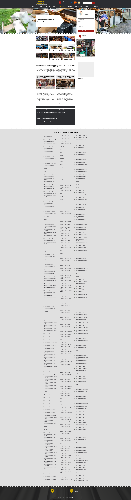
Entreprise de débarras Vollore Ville (50, 176)
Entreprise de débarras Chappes (81, 299)
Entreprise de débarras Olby (64, 317)
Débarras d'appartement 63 (96, 7)
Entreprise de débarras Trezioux (49, 240)
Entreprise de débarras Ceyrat (81, 342)
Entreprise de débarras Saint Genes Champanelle (50, 465)
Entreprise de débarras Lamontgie (65, 455)
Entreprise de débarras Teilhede (49, 266)
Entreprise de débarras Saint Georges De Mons (50, 453)
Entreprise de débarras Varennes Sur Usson (50, 227)
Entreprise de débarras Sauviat (49, 287)
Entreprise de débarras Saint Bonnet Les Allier (66, 173)
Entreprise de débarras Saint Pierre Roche (50, 355)
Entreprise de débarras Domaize (81, 201)
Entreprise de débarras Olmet (65, 312)
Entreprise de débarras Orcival (65, 305)
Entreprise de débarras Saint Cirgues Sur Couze (66, 155)
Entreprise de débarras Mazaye (65, 390)
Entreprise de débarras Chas (80, 283)
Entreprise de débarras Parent (65, 296)
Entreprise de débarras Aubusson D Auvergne (81, 455)
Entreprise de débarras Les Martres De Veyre (66, 401)
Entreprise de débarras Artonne (81, 462)
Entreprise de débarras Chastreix (81, 279)
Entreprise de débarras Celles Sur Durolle (81, 350)
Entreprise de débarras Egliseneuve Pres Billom (81, 181)
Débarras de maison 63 (87, 7)
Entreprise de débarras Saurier (49, 295)
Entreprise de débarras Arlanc (81, 464)
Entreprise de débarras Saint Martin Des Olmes (50, 386)
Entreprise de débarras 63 (61, 7)
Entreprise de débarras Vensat (49, 221)
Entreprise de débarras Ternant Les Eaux (50, 259)
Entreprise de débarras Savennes (49, 283)
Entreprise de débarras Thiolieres (49, 256)
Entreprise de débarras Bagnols (81, 429)
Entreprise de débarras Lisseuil (65, 433)
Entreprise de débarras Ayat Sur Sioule (81, 434)
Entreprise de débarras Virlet (49, 188)
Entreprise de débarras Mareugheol (66, 412)
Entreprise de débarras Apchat (81, 469)
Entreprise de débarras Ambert (81, 478)
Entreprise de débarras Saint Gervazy (50, 432)
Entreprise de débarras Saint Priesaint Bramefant (49, 352)
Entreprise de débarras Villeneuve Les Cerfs (50, 196)
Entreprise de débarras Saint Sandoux (50, 330)
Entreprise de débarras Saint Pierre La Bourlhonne (50, 361)
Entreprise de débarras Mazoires (65, 388)
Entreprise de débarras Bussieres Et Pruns (81, 361)
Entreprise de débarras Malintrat (65, 419)
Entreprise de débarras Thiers (49, 261)
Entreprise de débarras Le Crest (81, 221)
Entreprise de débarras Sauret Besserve (49, 300)
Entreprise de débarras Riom (64, 233)
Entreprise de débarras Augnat (81, 450)
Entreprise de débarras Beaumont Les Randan (81, 418)
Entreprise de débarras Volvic (49, 174)
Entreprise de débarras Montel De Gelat (65, 356)
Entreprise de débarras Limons (65, 435)
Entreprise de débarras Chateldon (81, 270)
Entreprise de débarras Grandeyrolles (66, 479)
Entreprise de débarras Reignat (65, 240)
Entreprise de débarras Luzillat (65, 426)
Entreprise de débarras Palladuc (65, 300)
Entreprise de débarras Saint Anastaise (64, 196)
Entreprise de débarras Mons (65, 364)
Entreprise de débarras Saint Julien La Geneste (50, 398)
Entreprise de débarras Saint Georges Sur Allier (50, 447)
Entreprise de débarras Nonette (65, 321)
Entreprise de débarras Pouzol (65, 260)
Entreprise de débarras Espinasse (81, 169)
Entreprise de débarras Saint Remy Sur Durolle (50, 337)
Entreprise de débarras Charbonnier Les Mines (82, 295)
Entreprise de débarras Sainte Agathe (66, 213)
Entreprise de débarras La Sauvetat (50, 290)
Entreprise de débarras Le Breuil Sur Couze (82, 379)
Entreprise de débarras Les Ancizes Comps (81, 476)
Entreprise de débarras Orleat (65, 303)
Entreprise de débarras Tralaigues (50, 245)
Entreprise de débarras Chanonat (81, 312)
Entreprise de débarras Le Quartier (66, 247)
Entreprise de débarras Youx (49, 173)
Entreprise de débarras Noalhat (65, 324)
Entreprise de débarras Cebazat (81, 355)
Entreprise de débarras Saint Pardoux (50, 366)
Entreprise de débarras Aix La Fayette (82, 480)
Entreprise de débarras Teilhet (49, 262)
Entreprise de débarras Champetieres (82, 317)
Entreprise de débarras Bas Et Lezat (81, 424)
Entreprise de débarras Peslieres (65, 280)
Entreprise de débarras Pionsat (65, 272)
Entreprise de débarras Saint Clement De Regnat (66, 152)
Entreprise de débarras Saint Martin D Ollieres (50, 380)
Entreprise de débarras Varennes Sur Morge (50, 233)
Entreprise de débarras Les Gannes (50, 158)
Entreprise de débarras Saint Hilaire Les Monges (50, 429)
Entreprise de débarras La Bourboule (82, 389)
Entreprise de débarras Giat (80, 145)
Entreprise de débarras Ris (64, 235)
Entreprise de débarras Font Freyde (50, 139)
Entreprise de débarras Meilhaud (65, 384)
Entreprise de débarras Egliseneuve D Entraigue (82, 187)
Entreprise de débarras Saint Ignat (50, 415)
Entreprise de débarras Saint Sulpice (50, 320)
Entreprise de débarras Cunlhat (81, 211)
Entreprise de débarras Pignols (65, 273)
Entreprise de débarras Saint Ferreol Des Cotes (50, 474)
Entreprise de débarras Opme (49, 151)
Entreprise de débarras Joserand (65, 462)
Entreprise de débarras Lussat (65, 428)
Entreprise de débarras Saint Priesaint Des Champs (49, 349)
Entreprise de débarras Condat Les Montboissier (81, 235)
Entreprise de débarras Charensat (81, 286)
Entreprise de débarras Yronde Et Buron (49, 171)
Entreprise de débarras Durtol (80, 192)
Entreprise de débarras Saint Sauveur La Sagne (50, 323)
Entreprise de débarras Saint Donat (66, 141)
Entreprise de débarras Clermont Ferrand (81, 248)
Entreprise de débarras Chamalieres (82, 333)
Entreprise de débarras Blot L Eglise (81, 396)
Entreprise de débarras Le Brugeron (81, 368)
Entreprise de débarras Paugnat (49, 146)
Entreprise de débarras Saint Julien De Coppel (50, 401)
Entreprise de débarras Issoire (65, 467)
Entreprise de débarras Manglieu (65, 421)
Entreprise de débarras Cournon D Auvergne (81, 225)
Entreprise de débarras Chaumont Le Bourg (82, 265)
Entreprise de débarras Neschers (65, 328)
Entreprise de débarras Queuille (65, 245)
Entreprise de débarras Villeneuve (50, 198)
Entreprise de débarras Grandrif (65, 477)
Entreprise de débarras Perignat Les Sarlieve (66, 291)
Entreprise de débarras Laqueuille (65, 448)
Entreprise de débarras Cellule (81, 345)
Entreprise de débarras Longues (49, 156)
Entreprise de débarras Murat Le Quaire (65, 339)
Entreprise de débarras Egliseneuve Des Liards (81, 184)
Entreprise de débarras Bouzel (81, 386)
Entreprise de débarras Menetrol (65, 381)
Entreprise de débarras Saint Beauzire (64, 182)
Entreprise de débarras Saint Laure (50, 388)
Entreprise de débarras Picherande (65, 275)
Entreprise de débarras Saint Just (49, 393)
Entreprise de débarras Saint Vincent (50, 313)
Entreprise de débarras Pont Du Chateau (65, 266)
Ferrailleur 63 (54, 7)
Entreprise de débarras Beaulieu (81, 422)
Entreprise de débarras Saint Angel (65, 190)
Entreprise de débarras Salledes (49, 306)
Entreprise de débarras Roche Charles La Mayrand (65, 228)
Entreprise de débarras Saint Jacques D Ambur (50, 418)
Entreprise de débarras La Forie (81, 152)
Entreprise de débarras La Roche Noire (65, 218)
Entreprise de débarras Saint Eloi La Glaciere (66, 139)
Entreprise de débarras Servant (49, 276)
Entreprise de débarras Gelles (80, 147)
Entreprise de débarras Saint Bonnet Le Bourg (66, 179)
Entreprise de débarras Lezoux (65, 436)
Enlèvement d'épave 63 (70, 7)
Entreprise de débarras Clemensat (81, 252)
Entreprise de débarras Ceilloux (81, 352)
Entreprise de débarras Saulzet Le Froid (49, 303)
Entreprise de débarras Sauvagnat (50, 297)
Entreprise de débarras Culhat (81, 209)
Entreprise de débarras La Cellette (81, 347)
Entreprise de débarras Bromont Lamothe (81, 373)
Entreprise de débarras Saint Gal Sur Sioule (50, 468)
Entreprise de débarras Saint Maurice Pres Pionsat (50, 377)
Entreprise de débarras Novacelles (65, 319)
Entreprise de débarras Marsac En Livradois (65, 408)
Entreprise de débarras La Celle (81, 353)
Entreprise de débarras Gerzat (81, 149)
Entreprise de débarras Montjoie (49, 153)
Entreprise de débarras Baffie (80, 427)
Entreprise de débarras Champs (81, 319)
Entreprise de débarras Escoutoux (81, 171)
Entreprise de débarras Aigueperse (81, 482)
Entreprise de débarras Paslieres (65, 293)
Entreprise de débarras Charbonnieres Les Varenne (80, 292)
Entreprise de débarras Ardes (80, 465)
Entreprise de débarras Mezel (65, 376)
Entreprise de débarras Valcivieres (50, 235)
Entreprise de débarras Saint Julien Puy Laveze (50, 395)
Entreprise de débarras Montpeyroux (66, 349)
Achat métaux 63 (41, 7)
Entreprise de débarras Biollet (81, 400)
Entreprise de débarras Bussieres (81, 363)
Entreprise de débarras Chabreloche (82, 340)
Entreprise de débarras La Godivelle (81, 137)
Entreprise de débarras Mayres (65, 393)
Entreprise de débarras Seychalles (50, 278)
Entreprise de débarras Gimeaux (81, 139)
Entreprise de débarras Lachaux (65, 457)
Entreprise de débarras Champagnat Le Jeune (82, 323)
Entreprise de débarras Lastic (65, 445)
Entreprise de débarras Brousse (81, 370)
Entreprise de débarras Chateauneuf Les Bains (82, 276)
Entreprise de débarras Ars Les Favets (82, 460)
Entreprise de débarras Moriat (65, 346)
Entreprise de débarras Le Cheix (81, 258)
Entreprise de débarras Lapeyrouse (65, 453)
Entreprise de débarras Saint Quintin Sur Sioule (50, 346)
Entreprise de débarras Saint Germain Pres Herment (49, 450)
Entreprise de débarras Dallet (80, 207)
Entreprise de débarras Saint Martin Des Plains (50, 383)
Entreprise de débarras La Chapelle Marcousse (81, 305)
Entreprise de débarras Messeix (65, 379)
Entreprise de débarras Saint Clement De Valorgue (66, 158)
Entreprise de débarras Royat (65, 215)
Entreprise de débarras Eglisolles (81, 178)
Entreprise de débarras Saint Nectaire (49, 372)
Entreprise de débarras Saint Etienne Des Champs (50, 480)
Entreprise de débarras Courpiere (81, 222)
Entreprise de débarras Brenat (81, 381)
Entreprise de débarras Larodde (65, 446)
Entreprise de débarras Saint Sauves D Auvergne (50, 326)
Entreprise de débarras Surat (49, 269)
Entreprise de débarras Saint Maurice (50, 374)
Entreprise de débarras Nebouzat (65, 334)
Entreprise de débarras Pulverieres (65, 255)
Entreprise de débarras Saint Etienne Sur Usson (50, 477)
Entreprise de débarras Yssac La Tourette (49, 168)
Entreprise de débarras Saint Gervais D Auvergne (50, 438)
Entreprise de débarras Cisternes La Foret (81, 255)
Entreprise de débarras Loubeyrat (65, 431)
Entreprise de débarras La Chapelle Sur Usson (81, 302)
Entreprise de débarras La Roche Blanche (65, 231)
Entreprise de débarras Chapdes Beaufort (81, 310)
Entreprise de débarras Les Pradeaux (66, 262)
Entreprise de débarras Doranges (81, 199)
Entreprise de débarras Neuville (65, 326)
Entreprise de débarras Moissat (65, 372)
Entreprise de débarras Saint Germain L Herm (49, 441)
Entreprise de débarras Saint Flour (50, 470)
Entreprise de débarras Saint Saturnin (50, 328)
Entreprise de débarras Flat (80, 154)
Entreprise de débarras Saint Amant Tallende (66, 199)
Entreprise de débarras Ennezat (81, 176)
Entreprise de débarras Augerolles (81, 452)
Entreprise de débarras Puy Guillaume (64, 253)
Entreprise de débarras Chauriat (81, 262)
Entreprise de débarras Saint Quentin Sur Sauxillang (50, 343)
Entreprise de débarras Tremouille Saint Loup (50, 243)
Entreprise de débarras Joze (64, 464)
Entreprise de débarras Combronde (81, 242)
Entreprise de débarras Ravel (65, 242)
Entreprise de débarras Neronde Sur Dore (66, 332)
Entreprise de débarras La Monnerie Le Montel (66, 369)
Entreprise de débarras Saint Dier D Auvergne (66, 149)
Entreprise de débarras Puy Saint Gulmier (65, 250)
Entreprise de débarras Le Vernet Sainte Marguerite (49, 216)
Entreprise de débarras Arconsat (81, 467)
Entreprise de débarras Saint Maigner (49, 391)
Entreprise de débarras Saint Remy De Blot (50, 340)
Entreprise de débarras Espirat (81, 167)
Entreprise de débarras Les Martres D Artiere (66, 404)
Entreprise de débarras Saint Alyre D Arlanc (66, 208)
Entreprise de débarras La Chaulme (81, 266)
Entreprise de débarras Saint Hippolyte (49, 421)
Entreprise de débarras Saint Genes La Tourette (50, 456)
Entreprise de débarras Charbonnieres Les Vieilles (80, 289)
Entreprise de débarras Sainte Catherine (65, 164)
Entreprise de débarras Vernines (49, 211)
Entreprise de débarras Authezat (81, 439)
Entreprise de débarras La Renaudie (66, 238)
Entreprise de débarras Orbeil (65, 310)
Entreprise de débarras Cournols (81, 227)
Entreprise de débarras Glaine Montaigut (81, 142)
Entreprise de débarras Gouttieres (65, 481)
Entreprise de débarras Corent (81, 231)
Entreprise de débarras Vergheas (49, 222)
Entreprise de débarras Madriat (65, 424)
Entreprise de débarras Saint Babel (65, 185)
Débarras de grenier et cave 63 (78, 7)
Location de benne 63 (48, 7)
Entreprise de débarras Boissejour (50, 163)
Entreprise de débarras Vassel (49, 224)
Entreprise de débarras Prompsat (65, 258)
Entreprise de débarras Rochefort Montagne (65, 222)
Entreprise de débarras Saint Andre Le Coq (66, 193)
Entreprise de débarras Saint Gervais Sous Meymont (50, 435)
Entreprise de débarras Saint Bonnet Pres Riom (66, 167)
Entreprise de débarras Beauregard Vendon (81, 412)
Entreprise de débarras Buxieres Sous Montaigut (82, 358)
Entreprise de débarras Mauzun (65, 395)
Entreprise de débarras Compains (81, 237)
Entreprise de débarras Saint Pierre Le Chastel (50, 358)
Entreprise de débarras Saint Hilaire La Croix (50, 426)
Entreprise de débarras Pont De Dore (50, 143)
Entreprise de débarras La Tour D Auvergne (65, 443)
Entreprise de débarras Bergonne (81, 410)
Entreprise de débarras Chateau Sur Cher (81, 273)
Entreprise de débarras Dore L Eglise (82, 197)
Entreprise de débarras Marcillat (65, 414)
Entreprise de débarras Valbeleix (49, 238)
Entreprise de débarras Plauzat (65, 270)
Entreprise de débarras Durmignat (81, 194)
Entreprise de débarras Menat (65, 383)
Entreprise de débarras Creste (81, 219)
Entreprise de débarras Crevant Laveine (81, 217)
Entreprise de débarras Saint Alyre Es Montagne (66, 202)
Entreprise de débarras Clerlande (81, 250)
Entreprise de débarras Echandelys (81, 190)
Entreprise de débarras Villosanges (50, 193)
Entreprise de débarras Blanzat (81, 398)
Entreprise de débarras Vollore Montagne (49, 179)
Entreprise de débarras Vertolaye (49, 206)
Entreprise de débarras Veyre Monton (49, 204)
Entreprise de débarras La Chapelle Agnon (81, 308)
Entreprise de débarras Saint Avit (65, 183)
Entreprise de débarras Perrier (65, 283)
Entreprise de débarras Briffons (81, 376)
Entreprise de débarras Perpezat (65, 285)
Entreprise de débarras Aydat (80, 431)
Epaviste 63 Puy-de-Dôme (34, 7)
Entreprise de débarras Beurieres (81, 406)
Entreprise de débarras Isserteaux (65, 469)
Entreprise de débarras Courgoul (81, 229)
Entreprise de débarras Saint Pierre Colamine (50, 364)
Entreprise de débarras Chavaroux (81, 260)
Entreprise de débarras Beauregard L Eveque (82, 415)
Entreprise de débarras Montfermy (65, 353)
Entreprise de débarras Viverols (49, 184)
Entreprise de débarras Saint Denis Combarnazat (65, 146)
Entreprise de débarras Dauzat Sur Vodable (81, 205)
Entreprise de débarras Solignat (49, 273)
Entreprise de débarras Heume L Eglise (65, 472)
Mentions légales (71, 497)
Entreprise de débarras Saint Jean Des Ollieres (49, 413)
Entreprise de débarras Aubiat (81, 458)
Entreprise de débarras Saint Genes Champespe (50, 462)
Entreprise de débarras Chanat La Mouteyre (81, 315)
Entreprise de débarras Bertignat (81, 408)
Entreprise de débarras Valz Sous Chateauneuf (49, 230)
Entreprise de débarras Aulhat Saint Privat (81, 448)
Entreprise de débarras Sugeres (49, 271)
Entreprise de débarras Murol (65, 336)
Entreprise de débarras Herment (65, 474)
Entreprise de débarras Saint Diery (65, 143)
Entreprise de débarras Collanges (81, 245)
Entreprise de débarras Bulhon (81, 366)
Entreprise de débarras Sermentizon (50, 280)
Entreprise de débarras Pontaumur (65, 268)
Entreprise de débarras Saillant (65, 211)
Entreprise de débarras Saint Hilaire (50, 423)
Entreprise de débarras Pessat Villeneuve (65, 278)
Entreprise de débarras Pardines (65, 298)
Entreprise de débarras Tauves (49, 264)
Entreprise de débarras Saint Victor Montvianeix (50, 311)
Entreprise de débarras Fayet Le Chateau (81, 160)
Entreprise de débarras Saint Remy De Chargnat (50, 334)
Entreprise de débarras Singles (49, 275)
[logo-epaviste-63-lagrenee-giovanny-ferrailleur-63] (41, 2)
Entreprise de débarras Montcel (65, 359)
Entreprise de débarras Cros (80, 214)
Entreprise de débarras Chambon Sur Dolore (82, 331)
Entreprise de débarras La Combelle (50, 160)
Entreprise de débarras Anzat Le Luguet (81, 472)
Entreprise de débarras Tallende (49, 268)
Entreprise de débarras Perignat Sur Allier (66, 288)
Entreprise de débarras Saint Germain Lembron (49, 444)
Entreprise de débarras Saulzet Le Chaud (49, 149)
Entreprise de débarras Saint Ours (50, 368)
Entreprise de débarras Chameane (81, 325)
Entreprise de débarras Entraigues (81, 174)
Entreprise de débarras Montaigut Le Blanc (66, 362)
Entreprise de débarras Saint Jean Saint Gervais (49, 404)
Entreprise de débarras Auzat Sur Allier (81, 442)
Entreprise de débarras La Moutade (66, 342)
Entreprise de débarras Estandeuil (81, 164)
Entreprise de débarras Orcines (65, 307)
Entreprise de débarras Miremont (65, 374)
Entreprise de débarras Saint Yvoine (50, 308)
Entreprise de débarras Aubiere (81, 457)
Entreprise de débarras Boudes (81, 393)
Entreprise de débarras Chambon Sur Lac (82, 328)
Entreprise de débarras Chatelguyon (82, 268)
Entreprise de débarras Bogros (49, 165)
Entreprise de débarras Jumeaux (65, 460)
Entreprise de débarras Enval (80, 173)
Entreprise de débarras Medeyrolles (66, 386)
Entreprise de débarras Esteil (80, 162)
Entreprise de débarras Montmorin (65, 351)
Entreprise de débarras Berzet (49, 141)
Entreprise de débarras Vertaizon (49, 208)
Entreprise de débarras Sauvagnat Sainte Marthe (50, 293)
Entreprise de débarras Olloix (65, 314)
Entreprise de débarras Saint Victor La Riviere (50, 316)
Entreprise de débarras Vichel (49, 201)
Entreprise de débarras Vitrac (49, 186)
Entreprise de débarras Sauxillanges (50, 285)
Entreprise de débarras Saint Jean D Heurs (50, 410)
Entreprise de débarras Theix (49, 136)
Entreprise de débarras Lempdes (65, 440)
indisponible (64, 1)
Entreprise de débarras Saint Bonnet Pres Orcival (66, 170)
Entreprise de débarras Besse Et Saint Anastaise (82, 404)
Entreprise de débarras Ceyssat (81, 338)
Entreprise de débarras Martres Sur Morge (66, 398)
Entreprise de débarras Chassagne (81, 281)
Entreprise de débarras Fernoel (81, 156)
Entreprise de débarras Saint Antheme (64, 188)
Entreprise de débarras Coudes (81, 232)
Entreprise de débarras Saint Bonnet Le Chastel (66, 176)
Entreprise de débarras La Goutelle (81, 135)
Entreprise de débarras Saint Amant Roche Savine (66, 205)
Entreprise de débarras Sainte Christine (65, 161)
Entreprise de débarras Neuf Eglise (65, 329)
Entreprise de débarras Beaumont (81, 420)
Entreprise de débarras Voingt (49, 181)
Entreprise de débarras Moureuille (65, 344)
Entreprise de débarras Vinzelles (49, 191)
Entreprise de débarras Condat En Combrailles (81, 240)
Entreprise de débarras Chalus (81, 335)
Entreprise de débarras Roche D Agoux (65, 225)
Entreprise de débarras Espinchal (81, 166)
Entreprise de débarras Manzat (65, 417)
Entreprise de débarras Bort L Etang (81, 391)
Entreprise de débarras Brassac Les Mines (81, 384)
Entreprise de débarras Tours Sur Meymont (49, 251)
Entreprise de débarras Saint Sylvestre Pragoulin (49, 318)
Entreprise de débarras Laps (64, 450)
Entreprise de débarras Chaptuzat (81, 297)
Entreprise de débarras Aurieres (81, 444)
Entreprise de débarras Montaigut (65, 366)
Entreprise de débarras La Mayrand (66, 391)
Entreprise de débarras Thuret (49, 254)
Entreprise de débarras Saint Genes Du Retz (50, 459)
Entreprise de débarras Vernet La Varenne (49, 219)
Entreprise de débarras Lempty (65, 438)
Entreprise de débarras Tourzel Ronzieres (49, 248)
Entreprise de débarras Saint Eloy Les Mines (66, 136)
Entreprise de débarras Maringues (65, 410)
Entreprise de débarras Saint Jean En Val (50, 407)
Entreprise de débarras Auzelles (81, 437)
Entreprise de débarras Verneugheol (50, 213)
